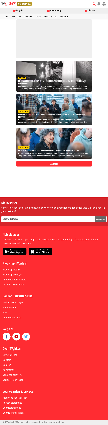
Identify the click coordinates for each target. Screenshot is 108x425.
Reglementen (10, 307)
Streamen (64, 16)
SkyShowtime (10, 355)
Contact (7, 360)
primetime (28, 16)
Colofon (7, 365)
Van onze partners (12, 375)
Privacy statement (12, 402)
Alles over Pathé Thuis (14, 279)
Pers (5, 312)
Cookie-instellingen (13, 412)
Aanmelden (100, 219)
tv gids (5, 16)
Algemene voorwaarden (15, 398)
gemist (38, 16)
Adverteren (8, 370)
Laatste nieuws (50, 16)
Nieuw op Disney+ (12, 274)
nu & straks (16, 16)
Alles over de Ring (12, 317)
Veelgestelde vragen (13, 302)
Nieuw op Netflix (11, 269)
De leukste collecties (13, 284)
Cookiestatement (12, 407)
